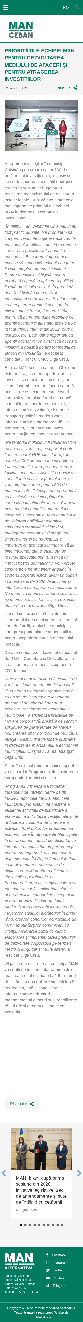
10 (62, 1225)
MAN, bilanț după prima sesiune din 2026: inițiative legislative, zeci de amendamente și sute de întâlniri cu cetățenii (41, 1190)
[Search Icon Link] (77, 7)
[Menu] (6, 7)
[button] (65, 88)
